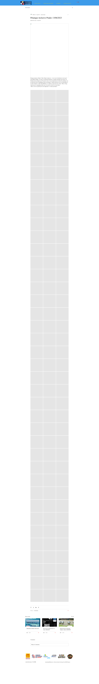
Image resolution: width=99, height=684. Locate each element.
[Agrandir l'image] (36, 96)
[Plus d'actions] (68, 14)
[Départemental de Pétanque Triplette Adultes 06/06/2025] (66, 622)
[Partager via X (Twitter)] (33, 607)
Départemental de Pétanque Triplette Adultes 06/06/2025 (65, 629)
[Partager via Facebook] (30, 607)
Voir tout (72, 616)
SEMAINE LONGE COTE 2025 (33, 628)
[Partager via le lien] (38, 607)
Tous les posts (27, 7)
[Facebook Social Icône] (78, 2)
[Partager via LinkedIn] (35, 607)
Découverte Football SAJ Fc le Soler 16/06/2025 (49, 629)
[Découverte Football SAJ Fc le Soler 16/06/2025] (49, 622)
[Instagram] (77, 2)
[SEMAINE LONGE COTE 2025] (32, 622)
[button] (72, 7)
